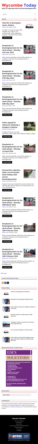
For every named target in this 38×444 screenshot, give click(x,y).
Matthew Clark (5, 27)
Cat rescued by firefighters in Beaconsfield (21, 330)
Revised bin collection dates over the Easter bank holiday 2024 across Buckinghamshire (11, 174)
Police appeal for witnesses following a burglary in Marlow (11, 125)
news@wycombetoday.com (16, 406)
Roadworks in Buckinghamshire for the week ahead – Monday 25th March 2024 (12, 201)
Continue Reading (7, 37)
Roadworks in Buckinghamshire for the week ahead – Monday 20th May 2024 (12, 100)
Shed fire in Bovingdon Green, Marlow (11, 24)
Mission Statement (19, 427)
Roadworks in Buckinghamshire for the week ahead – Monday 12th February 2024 (12, 252)
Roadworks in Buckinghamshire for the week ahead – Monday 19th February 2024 (12, 227)
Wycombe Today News (19, 418)
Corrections (18, 428)
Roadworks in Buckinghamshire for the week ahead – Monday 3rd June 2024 (12, 49)
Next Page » (4, 273)
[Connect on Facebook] (5, 283)
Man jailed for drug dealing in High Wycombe (22, 299)
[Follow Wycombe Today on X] (8, 283)
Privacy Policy (19, 424)
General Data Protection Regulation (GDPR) (19, 425)
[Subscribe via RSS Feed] (3, 283)
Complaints (19, 430)
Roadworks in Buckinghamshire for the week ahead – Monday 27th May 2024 (12, 74)
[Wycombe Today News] (19, 9)
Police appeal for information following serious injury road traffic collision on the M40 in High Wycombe (22, 339)
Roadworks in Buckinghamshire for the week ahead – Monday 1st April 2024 (12, 147)
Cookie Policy (19, 422)
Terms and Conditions (19, 420)
